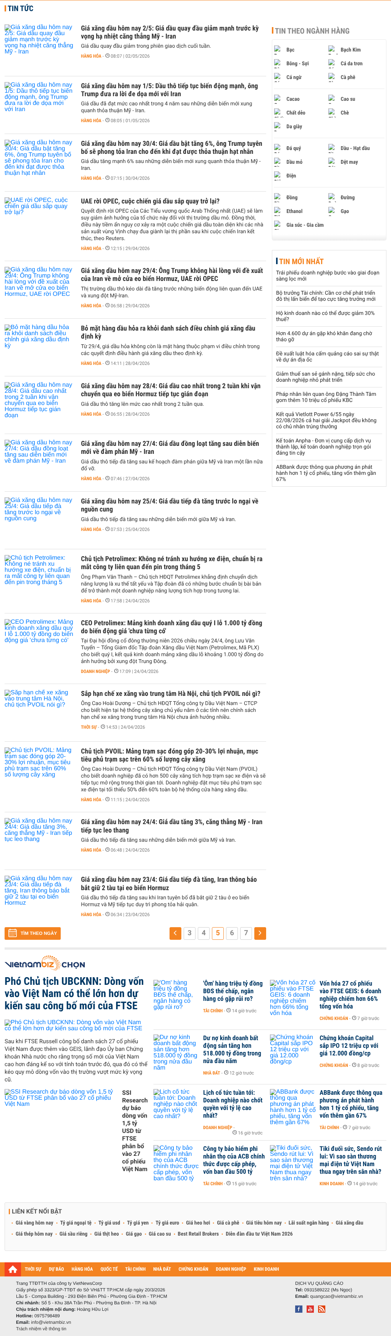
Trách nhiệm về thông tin (41, 1328)
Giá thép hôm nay (34, 1234)
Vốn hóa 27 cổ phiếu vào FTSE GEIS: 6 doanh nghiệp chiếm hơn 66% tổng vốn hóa (350, 995)
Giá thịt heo (106, 1234)
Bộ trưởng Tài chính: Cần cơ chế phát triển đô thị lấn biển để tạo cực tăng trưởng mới (326, 296)
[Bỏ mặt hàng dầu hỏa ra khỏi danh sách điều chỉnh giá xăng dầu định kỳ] (39, 347)
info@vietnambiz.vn (51, 1322)
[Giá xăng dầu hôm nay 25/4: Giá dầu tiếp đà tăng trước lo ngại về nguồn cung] (39, 520)
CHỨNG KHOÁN (193, 1269)
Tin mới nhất (301, 261)
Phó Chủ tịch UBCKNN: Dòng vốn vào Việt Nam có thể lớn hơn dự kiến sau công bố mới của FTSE (74, 993)
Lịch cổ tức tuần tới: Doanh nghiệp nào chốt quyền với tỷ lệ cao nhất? (232, 1104)
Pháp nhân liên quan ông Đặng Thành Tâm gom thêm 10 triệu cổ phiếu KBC (326, 397)
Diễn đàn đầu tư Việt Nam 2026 (259, 1234)
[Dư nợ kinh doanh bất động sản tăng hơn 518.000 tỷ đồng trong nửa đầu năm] (176, 1049)
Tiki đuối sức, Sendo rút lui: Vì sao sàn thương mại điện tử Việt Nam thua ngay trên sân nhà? (351, 1160)
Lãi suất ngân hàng (309, 1223)
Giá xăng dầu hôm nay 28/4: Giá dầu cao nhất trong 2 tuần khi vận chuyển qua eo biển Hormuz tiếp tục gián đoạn (170, 390)
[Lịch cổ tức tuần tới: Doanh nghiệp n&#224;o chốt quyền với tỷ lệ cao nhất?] (176, 1104)
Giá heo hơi (198, 1223)
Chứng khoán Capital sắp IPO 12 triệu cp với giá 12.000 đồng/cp (349, 1045)
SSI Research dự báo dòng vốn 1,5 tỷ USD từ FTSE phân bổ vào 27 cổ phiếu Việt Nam (135, 1131)
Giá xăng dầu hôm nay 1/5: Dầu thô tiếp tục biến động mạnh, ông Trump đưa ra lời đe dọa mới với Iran (169, 90)
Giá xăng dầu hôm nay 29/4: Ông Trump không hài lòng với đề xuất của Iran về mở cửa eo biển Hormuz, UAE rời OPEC (172, 275)
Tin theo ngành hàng (312, 30)
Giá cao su (160, 1234)
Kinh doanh (332, 1183)
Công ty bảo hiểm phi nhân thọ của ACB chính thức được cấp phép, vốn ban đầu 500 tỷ (234, 1160)
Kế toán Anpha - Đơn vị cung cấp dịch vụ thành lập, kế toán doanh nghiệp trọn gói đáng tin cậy (323, 447)
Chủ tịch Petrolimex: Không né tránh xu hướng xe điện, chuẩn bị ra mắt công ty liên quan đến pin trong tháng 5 (171, 563)
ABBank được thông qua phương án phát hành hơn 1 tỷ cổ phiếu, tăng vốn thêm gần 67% (326, 473)
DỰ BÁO (56, 1269)
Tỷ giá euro (167, 1223)
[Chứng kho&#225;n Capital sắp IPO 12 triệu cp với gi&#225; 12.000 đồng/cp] (293, 1049)
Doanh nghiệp (95, 671)
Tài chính (213, 1010)
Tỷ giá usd (109, 1223)
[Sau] (260, 933)
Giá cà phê (228, 1223)
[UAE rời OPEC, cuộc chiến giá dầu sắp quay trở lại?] (39, 220)
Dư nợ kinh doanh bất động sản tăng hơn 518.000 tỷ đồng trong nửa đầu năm (232, 1049)
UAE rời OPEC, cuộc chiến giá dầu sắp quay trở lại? (150, 201)
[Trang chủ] (12, 1269)
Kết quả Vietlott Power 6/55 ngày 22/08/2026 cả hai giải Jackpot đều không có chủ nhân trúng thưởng (326, 420)
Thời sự (89, 727)
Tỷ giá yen (138, 1223)
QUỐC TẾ (109, 1269)
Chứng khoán (334, 1018)
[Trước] (175, 933)
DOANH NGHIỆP (231, 1269)
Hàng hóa (91, 56)
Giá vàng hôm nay (34, 1223)
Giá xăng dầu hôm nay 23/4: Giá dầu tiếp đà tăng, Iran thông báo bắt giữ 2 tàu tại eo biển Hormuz (169, 884)
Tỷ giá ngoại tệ (76, 1223)
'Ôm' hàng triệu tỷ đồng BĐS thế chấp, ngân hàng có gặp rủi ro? (233, 991)
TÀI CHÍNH (135, 1269)
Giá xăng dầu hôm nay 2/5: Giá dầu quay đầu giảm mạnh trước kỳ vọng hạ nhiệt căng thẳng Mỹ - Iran (170, 32)
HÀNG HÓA (82, 1269)
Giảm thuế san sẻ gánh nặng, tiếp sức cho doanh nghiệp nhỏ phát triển (325, 377)
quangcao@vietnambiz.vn (336, 1296)
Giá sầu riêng (73, 1234)
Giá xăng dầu (349, 1223)
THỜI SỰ (33, 1269)
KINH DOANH (266, 1269)
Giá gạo (134, 1234)
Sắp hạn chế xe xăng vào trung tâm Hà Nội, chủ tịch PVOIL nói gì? (170, 694)
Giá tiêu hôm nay (264, 1223)
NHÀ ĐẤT (162, 1269)
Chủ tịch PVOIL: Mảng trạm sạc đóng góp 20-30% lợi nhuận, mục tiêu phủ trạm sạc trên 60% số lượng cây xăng (169, 755)
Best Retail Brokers (198, 1234)
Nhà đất (211, 1073)
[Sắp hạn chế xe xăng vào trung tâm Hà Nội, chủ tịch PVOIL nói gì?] (39, 713)
